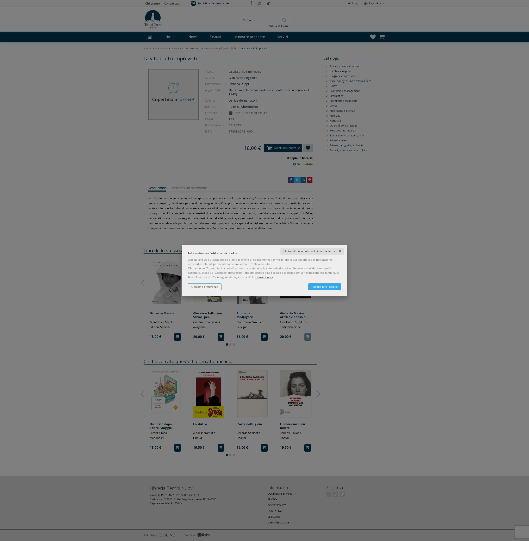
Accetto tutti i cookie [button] (325, 286)
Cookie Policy (264, 277)
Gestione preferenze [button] (204, 286)
